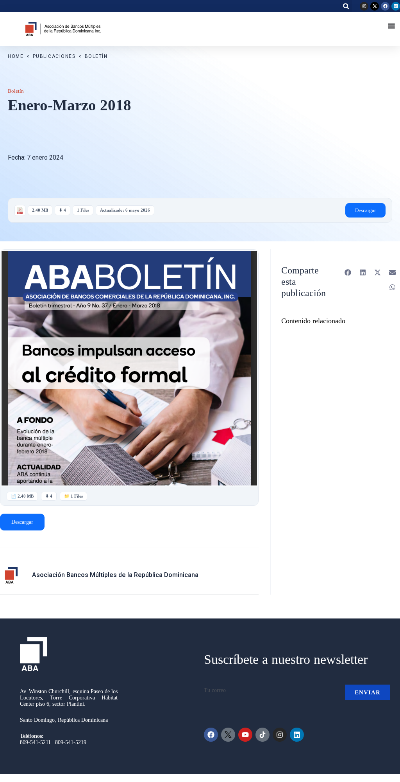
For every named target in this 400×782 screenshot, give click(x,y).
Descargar (365, 210)
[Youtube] (245, 735)
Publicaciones (54, 56)
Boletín (96, 56)
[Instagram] (364, 6)
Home (15, 56)
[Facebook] (385, 6)
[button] (346, 6)
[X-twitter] (374, 6)
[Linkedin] (395, 6)
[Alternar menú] (391, 26)
